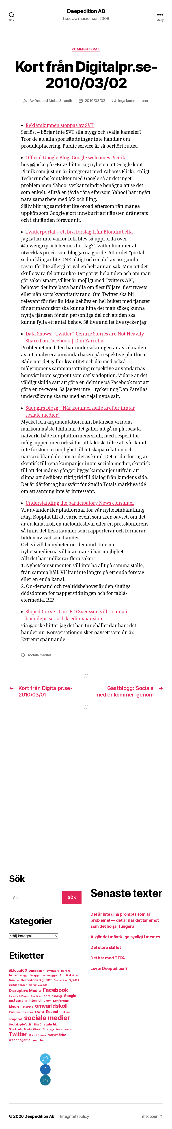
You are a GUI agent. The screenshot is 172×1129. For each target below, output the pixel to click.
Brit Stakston (69, 975)
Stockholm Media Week (24, 1029)
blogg (24, 975)
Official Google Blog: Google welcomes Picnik (75, 158)
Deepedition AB (86, 11)
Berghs (65, 970)
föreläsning (53, 996)
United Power (37, 1035)
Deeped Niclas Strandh (53, 100)
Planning (28, 1012)
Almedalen (36, 970)
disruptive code (38, 985)
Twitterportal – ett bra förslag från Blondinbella (79, 232)
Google (70, 996)
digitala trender (18, 985)
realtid (39, 1012)
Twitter (18, 1034)
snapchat (15, 1019)
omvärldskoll (51, 1006)
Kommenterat (86, 49)
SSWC (37, 1024)
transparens (64, 1029)
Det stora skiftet (105, 947)
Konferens (61, 1000)
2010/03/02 (95, 100)
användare (53, 970)
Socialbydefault (20, 1024)
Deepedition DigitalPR (36, 980)
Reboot (52, 1012)
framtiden (36, 996)
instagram (18, 1000)
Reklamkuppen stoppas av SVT (60, 126)
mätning (28, 1007)
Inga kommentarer (133, 100)
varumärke (57, 1035)
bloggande (37, 975)
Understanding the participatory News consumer (80, 503)
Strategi (48, 1029)
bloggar (52, 975)
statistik (50, 1024)
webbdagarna (19, 1040)
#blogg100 (18, 970)
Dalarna (14, 980)
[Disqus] (86, 781)
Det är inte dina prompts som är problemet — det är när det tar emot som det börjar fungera (124, 920)
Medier (15, 1006)
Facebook (55, 990)
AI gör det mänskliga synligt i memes (125, 936)
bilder (13, 975)
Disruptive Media (25, 990)
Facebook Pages (19, 996)
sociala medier (39, 655)
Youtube (38, 1040)
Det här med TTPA (107, 958)
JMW (47, 1000)
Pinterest (15, 1012)
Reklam (65, 1012)
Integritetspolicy (74, 1116)
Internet (35, 1001)
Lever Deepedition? (109, 968)
